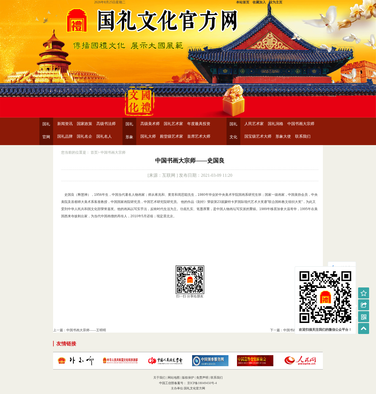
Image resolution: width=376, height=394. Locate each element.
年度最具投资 (198, 124)
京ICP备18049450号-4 (201, 383)
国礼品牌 (65, 136)
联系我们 (302, 136)
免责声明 (202, 377)
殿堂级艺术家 (171, 136)
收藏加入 (259, 2)
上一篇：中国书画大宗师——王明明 (79, 330)
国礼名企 (84, 136)
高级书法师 (106, 124)
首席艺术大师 (198, 136)
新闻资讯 (65, 124)
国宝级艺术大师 (257, 136)
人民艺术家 (254, 124)
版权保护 (188, 377)
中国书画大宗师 (300, 124)
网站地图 (174, 377)
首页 (94, 152)
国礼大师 (148, 136)
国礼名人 (104, 136)
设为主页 (275, 2)
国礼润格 (275, 124)
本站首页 (242, 2)
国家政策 (84, 124)
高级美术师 (150, 124)
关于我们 (159, 377)
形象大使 (283, 136)
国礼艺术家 (173, 124)
